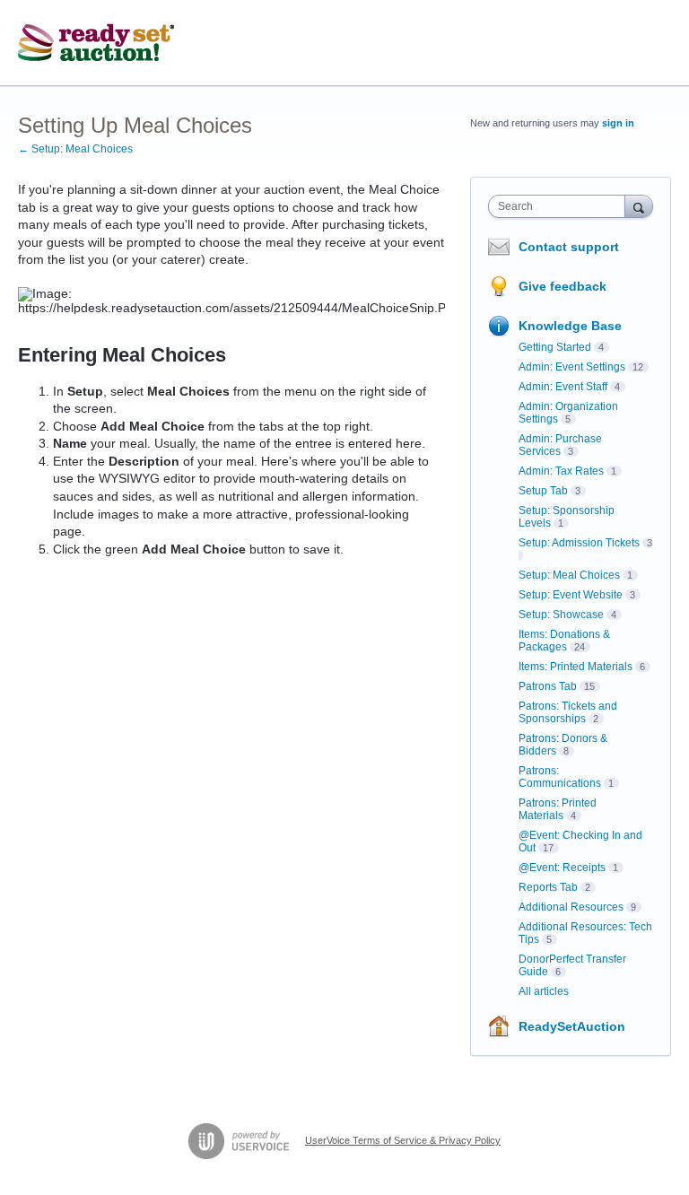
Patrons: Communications (560, 776)
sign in (618, 123)
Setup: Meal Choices (569, 575)
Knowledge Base (570, 325)
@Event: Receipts (562, 867)
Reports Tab (548, 887)
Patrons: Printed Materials (558, 809)
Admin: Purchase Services (560, 445)
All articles (544, 991)
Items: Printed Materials (575, 666)
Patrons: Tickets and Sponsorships (568, 712)
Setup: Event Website (571, 595)
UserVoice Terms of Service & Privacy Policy (403, 1140)
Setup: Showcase (561, 614)
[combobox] (560, 206)
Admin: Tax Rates (561, 471)
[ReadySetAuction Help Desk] (96, 43)
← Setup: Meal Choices (75, 149)
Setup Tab (543, 490)
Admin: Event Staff (563, 386)
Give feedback (562, 286)
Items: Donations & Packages (564, 640)
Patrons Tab (548, 686)
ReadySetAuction (572, 1026)
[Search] (638, 206)
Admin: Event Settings (572, 367)
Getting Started (555, 347)
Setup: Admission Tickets (579, 542)
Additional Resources (571, 907)
